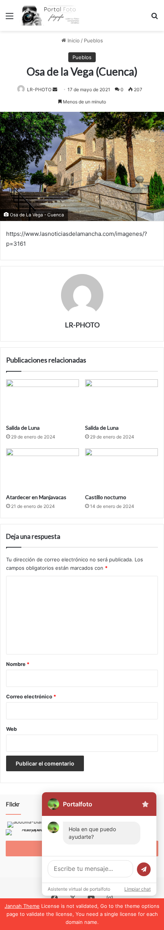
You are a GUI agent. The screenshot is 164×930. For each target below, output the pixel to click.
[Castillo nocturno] (121, 469)
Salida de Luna (23, 427)
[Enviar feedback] (145, 804)
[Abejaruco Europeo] (30, 833)
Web (11, 729)
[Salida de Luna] (42, 400)
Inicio (73, 40)
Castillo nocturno (105, 497)
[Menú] (9, 18)
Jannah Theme (22, 906)
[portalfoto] (49, 15)
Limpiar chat (137, 889)
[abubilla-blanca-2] (30, 825)
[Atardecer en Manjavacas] (42, 469)
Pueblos (93, 40)
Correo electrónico (31, 696)
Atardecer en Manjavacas (36, 497)
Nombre (17, 664)
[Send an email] (55, 89)
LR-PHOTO (39, 89)
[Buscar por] (154, 18)
